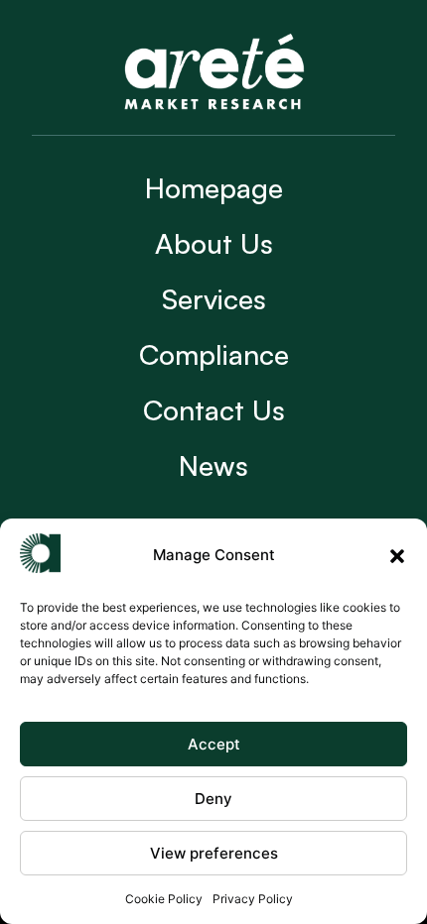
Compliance (214, 354)
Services (214, 299)
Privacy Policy (253, 898)
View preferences (214, 853)
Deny (213, 798)
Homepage (214, 188)
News (213, 465)
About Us (214, 243)
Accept (214, 744)
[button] (397, 556)
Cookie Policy (164, 898)
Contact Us (214, 410)
